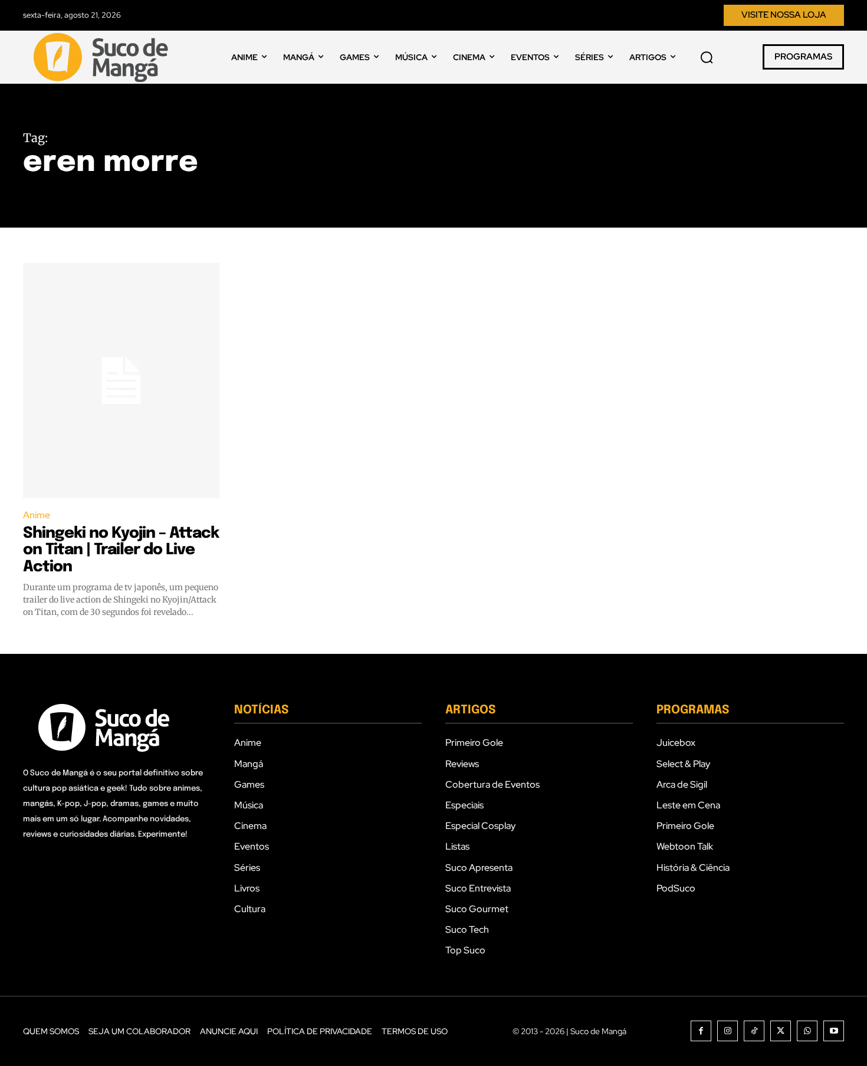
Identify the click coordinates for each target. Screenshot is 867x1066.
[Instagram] (727, 1031)
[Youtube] (833, 1031)
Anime (36, 515)
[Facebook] (701, 1031)
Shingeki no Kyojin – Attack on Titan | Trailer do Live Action (121, 550)
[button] (706, 57)
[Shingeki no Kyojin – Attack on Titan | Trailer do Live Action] (121, 381)
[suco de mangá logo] (103, 57)
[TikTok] (754, 1031)
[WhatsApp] (807, 1031)
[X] (780, 1031)
